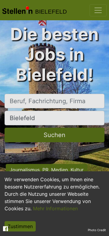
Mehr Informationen (55, 208)
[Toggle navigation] (98, 10)
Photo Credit (97, 230)
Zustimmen (20, 226)
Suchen (54, 135)
